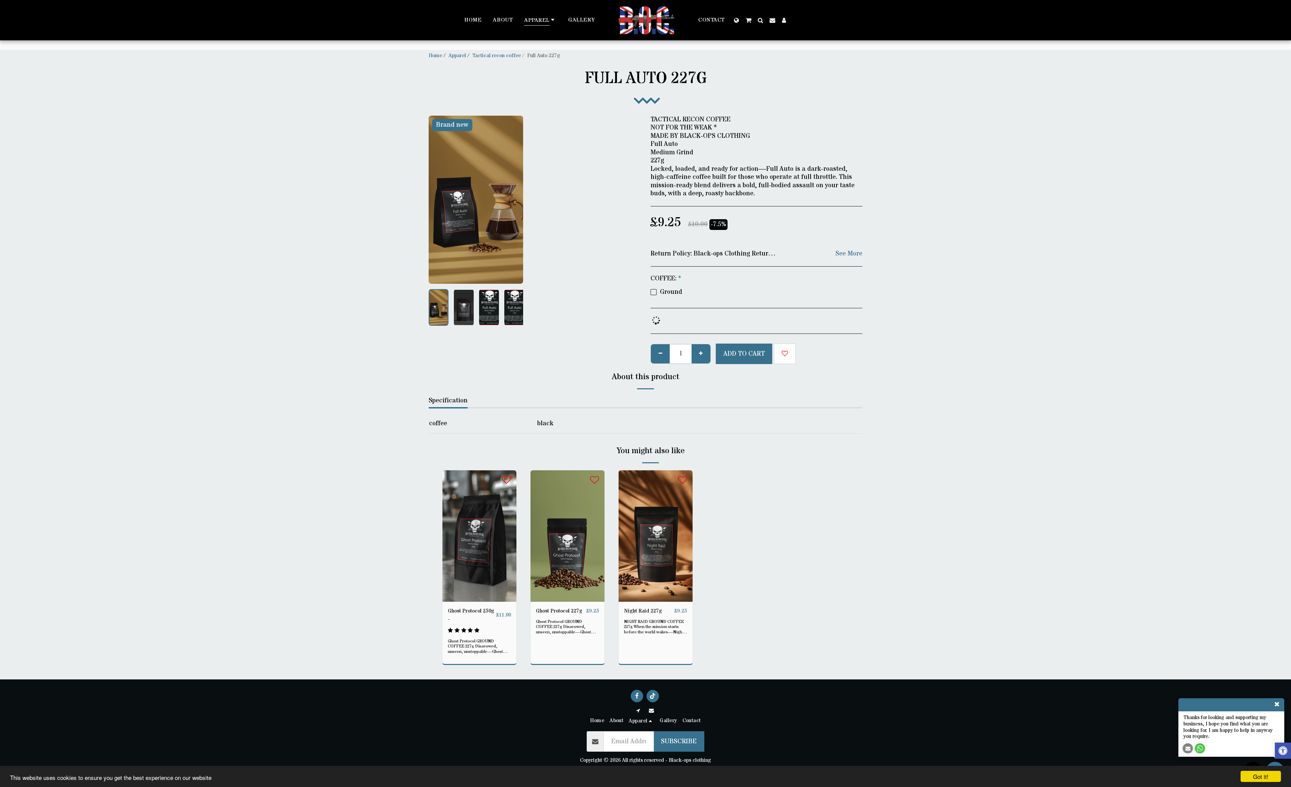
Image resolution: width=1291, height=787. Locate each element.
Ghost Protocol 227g (559, 611)
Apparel (457, 55)
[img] (479, 536)
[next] (512, 199)
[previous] (439, 199)
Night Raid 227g (643, 611)
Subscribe (679, 741)
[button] (748, 20)
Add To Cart (481, 598)
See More (848, 254)
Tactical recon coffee (496, 55)
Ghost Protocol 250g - (471, 615)
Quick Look (479, 585)
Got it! (1260, 776)
